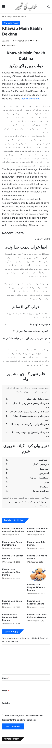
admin (6, 41)
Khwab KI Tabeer (18, 16)
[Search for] (48, 7)
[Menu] (3, 7)
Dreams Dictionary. (30, 98)
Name (5, 678)
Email (5, 690)
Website (6, 703)
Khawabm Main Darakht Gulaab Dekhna (9, 617)
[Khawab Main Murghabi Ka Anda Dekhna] (38, 574)
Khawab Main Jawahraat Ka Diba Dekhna (11, 572)
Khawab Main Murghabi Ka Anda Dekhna (36, 587)
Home (7, 16)
